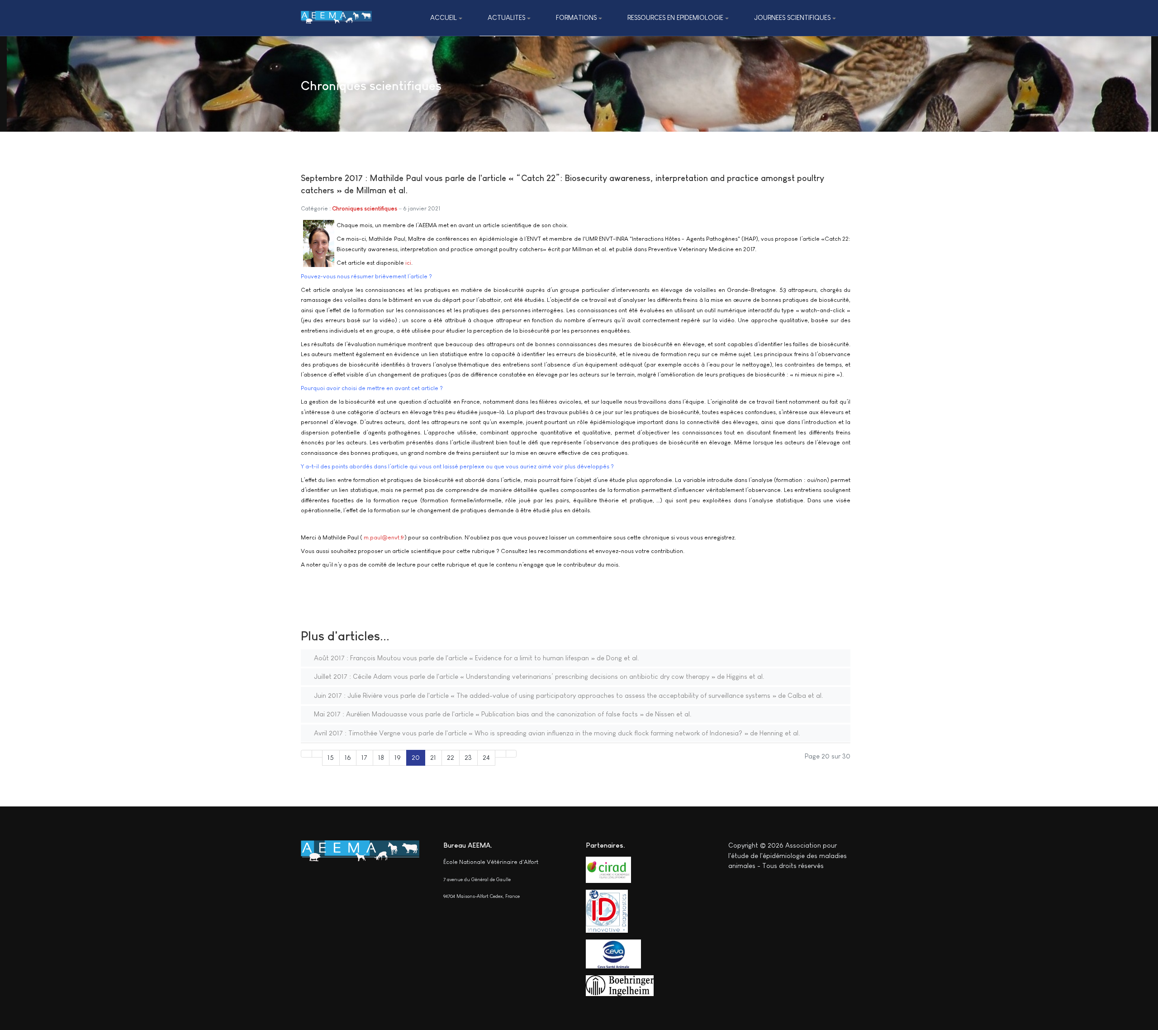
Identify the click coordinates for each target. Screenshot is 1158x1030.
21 (433, 757)
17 (364, 757)
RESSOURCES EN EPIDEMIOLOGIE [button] (675, 17)
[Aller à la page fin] (511, 754)
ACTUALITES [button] (506, 17)
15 (330, 757)
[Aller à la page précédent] (317, 754)
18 (381, 757)
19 (397, 757)
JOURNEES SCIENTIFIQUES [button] (792, 17)
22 (450, 757)
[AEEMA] (336, 18)
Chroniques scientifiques (364, 208)
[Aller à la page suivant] (500, 754)
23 (468, 757)
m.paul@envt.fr (384, 537)
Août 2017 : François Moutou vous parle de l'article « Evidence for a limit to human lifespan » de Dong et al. (475, 658)
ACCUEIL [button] (443, 17)
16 (348, 757)
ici (408, 262)
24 (486, 757)
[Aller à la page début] (306, 754)
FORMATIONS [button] (576, 17)
